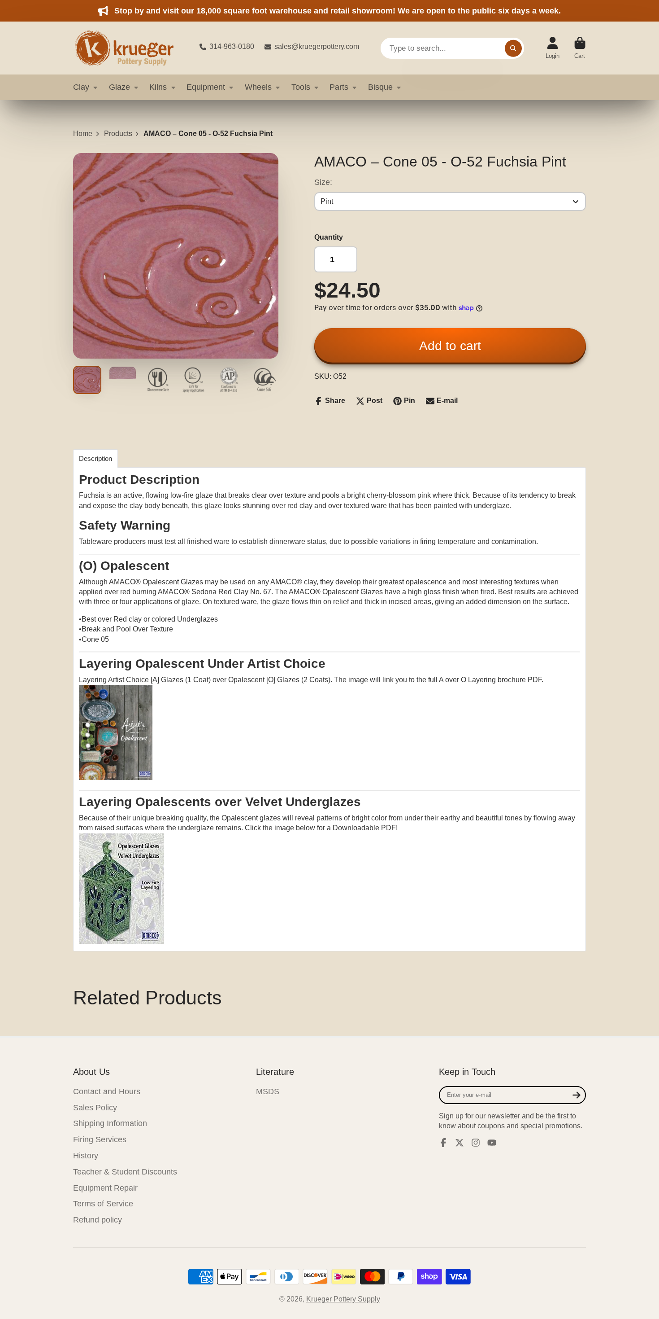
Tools (300, 87)
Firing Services (99, 1139)
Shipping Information (110, 1123)
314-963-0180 (231, 46)
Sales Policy (95, 1107)
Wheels (258, 87)
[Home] (129, 48)
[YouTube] (491, 1142)
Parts (339, 87)
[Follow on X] (459, 1142)
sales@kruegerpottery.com (316, 46)
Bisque (380, 87)
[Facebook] (443, 1142)
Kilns (158, 87)
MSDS (267, 1091)
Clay (81, 87)
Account (552, 48)
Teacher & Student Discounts (125, 1171)
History (85, 1155)
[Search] (513, 48)
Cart (580, 48)
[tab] (95, 458)
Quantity (328, 237)
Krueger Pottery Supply (343, 1299)
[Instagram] (475, 1142)
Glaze (119, 87)
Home (82, 133)
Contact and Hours (106, 1091)
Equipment (205, 87)
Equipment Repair (105, 1187)
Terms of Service (103, 1203)
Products (118, 133)
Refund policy (97, 1219)
